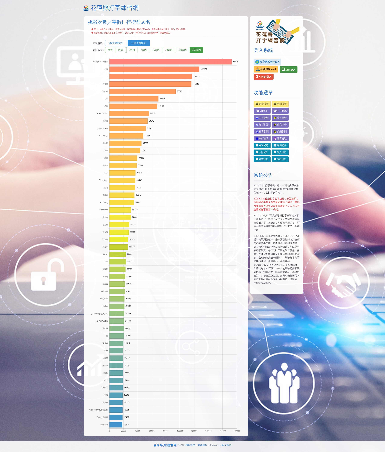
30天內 (168, 50)
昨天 (120, 50)
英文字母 (281, 124)
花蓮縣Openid (268, 69)
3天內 (132, 50)
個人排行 (281, 152)
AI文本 (263, 111)
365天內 (196, 50)
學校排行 (281, 159)
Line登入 (290, 69)
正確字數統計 (139, 43)
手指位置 (281, 104)
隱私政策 (190, 445)
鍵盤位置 (263, 104)
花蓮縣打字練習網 (115, 7)
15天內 (156, 50)
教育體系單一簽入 (269, 61)
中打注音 (263, 138)
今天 (110, 50)
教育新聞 (263, 131)
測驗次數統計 (116, 43)
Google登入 (265, 76)
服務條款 (202, 445)
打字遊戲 (282, 111)
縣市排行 (263, 159)
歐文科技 (226, 445)
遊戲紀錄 (281, 145)
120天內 (182, 50)
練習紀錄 (263, 145)
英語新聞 (281, 131)
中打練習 (263, 117)
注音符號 (281, 138)
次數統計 (263, 152)
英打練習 (281, 117)
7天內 (144, 50)
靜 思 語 (263, 124)
